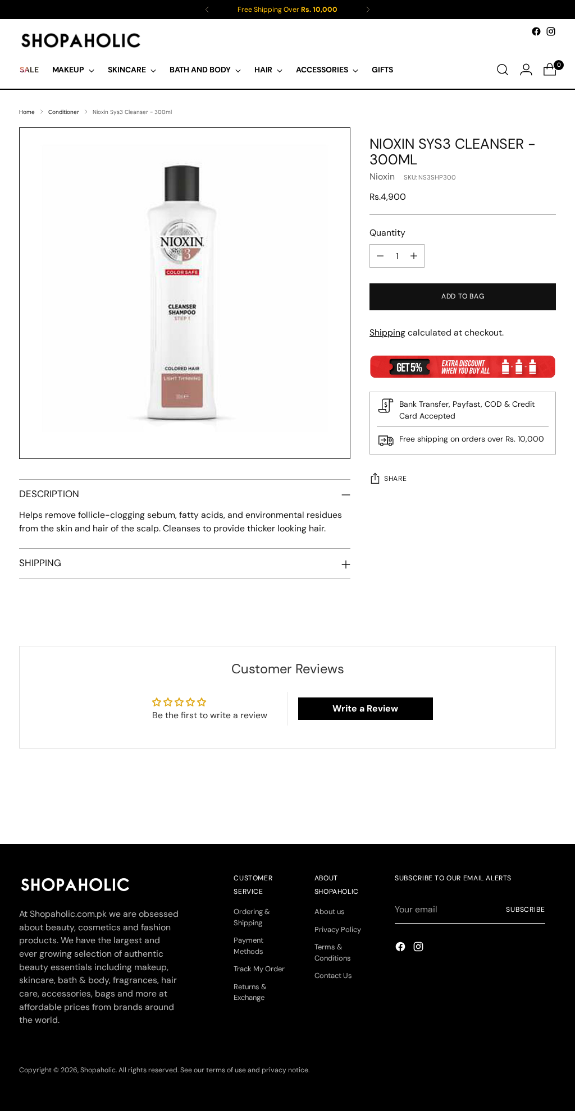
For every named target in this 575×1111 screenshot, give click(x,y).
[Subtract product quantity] (380, 256)
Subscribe (525, 909)
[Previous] (207, 9)
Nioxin (382, 176)
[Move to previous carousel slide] (520, 805)
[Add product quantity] (414, 256)
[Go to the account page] (526, 69)
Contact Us (333, 975)
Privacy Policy (337, 929)
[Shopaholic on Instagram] (551, 31)
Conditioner (63, 112)
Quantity (387, 232)
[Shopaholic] (81, 40)
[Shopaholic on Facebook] (536, 31)
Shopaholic (98, 1070)
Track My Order (259, 969)
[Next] (367, 9)
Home (27, 112)
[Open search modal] (502, 69)
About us (329, 911)
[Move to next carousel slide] (546, 805)
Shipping (387, 332)
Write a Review (365, 708)
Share (395, 478)
